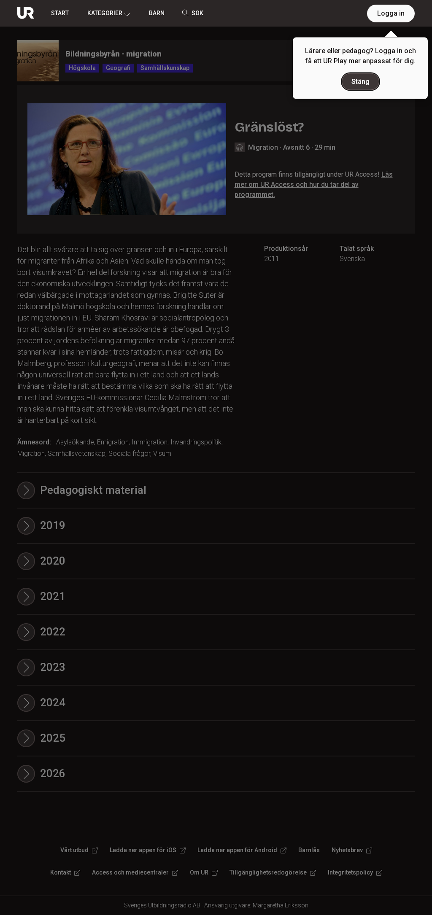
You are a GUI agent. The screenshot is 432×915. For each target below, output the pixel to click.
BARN (157, 13)
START (60, 13)
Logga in (391, 13)
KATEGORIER (104, 13)
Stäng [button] (360, 82)
